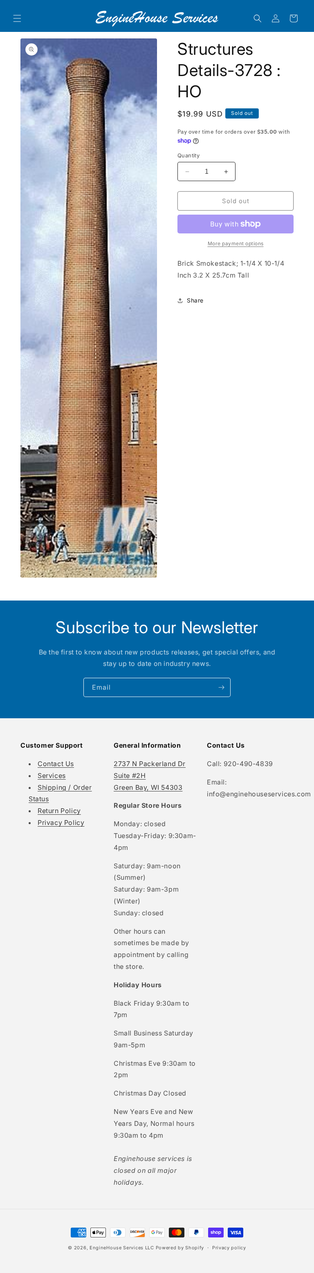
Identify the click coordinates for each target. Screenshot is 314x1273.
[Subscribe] (221, 687)
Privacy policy (229, 1248)
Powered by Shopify (180, 1248)
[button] (17, 18)
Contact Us (56, 764)
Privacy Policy (61, 822)
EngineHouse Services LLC (122, 1248)
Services (52, 775)
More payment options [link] (236, 243)
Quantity (188, 155)
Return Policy (59, 811)
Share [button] (195, 300)
